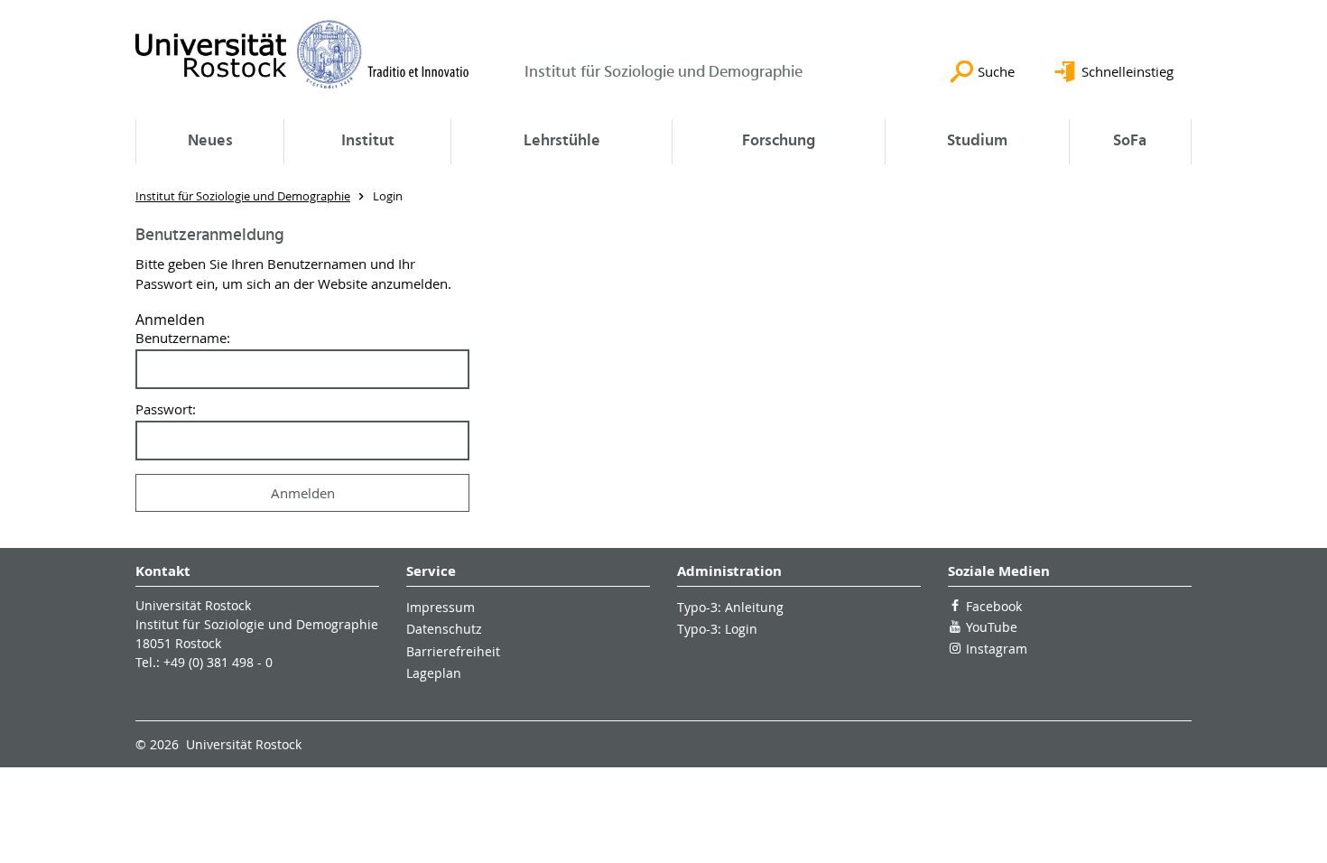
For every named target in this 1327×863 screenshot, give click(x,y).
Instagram (996, 648)
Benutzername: (182, 338)
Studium (977, 141)
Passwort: (165, 409)
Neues (210, 141)
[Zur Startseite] (302, 54)
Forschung (778, 141)
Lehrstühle (562, 141)
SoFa (1129, 141)
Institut (367, 141)
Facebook (994, 606)
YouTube (991, 627)
